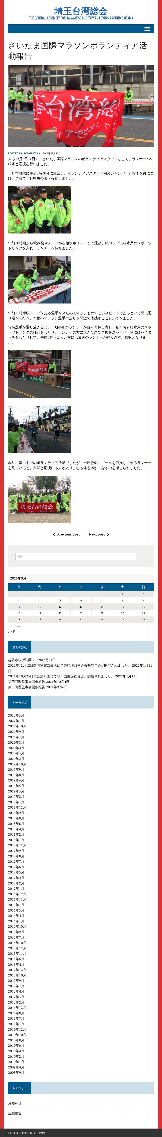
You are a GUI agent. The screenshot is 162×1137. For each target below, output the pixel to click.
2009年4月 (16, 1067)
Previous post (68, 534)
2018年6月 (16, 823)
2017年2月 (16, 883)
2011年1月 (16, 1024)
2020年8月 (16, 742)
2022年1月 (16, 720)
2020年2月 (16, 758)
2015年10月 (17, 926)
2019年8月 (16, 775)
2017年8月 (16, 856)
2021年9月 (16, 731)
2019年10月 (17, 764)
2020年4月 (16, 748)
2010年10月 (17, 1034)
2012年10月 (17, 975)
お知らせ (15, 1102)
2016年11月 (17, 899)
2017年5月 (16, 872)
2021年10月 (17, 726)
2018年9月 (16, 812)
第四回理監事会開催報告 (26, 681)
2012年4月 (16, 991)
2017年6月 (16, 867)
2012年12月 (17, 969)
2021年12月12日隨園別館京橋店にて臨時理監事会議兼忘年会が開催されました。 (69, 665)
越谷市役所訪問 (20, 660)
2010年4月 (16, 1051)
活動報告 (15, 1112)
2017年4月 (16, 877)
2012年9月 (16, 980)
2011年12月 (17, 1007)
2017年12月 (17, 845)
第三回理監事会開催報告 (26, 687)
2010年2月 (16, 1056)
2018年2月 (16, 834)
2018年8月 (16, 818)
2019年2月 (16, 796)
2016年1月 (16, 921)
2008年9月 (16, 1072)
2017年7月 (16, 861)
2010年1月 (16, 1061)
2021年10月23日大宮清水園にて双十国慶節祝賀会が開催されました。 (61, 676)
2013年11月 (17, 953)
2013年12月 (17, 948)
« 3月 (12, 631)
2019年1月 (16, 802)
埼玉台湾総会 (37, 1132)
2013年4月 (16, 964)
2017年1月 (16, 888)
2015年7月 (16, 937)
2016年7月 (16, 904)
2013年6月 (16, 959)
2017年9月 (16, 850)
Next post (97, 534)
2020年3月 (16, 753)
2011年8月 (16, 1013)
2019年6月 (16, 780)
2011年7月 (16, 1018)
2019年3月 (16, 791)
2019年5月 (16, 785)
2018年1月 (16, 840)
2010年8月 (16, 1040)
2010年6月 (16, 1045)
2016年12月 (17, 894)
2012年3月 (16, 996)
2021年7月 (16, 737)
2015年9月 (16, 932)
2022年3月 (16, 715)
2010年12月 (17, 1029)
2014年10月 (17, 942)
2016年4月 (16, 915)
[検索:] (75, 556)
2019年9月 (16, 769)
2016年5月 (16, 910)
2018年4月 (16, 829)
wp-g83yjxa (32, 153)
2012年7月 (16, 986)
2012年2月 (16, 1002)
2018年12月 (17, 807)
